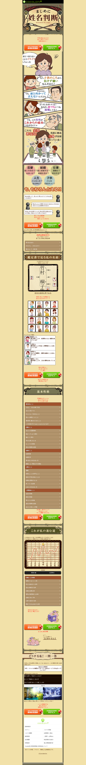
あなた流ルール (30, 410)
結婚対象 (28, 454)
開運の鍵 (33, 572)
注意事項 (51, 572)
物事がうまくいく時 (31, 581)
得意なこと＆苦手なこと (33, 473)
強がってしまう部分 (31, 434)
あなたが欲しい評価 (31, 507)
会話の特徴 (29, 493)
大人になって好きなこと (33, 414)
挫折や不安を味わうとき (33, 477)
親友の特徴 (29, 497)
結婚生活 (28, 457)
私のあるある (29, 242)
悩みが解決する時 (31, 587)
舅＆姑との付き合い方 (32, 460)
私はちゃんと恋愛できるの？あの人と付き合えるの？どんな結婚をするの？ (46, 204)
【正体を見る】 (50, 639)
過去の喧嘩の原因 (31, 447)
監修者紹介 (28, 726)
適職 (27, 470)
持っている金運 (30, 483)
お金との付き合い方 (31, 487)
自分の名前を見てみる (43, 293)
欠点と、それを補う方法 (33, 407)
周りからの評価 (30, 500)
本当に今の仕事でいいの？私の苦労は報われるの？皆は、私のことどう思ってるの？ (38, 212)
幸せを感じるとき (31, 440)
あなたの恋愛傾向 (31, 430)
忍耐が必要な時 (30, 591)
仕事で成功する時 (31, 601)
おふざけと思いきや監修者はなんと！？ (35, 230)
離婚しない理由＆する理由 (33, 464)
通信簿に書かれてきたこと (33, 420)
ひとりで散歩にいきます (31, 679)
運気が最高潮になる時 (32, 594)
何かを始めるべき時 (31, 584)
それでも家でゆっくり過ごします (34, 682)
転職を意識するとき (31, 480)
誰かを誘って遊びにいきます (33, 676)
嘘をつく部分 (29, 437)
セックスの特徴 (30, 444)
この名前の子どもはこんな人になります (37, 424)
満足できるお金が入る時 (33, 604)
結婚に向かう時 (30, 597)
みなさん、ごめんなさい (33, 245)
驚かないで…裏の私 (31, 249)
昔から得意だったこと (32, 417)
